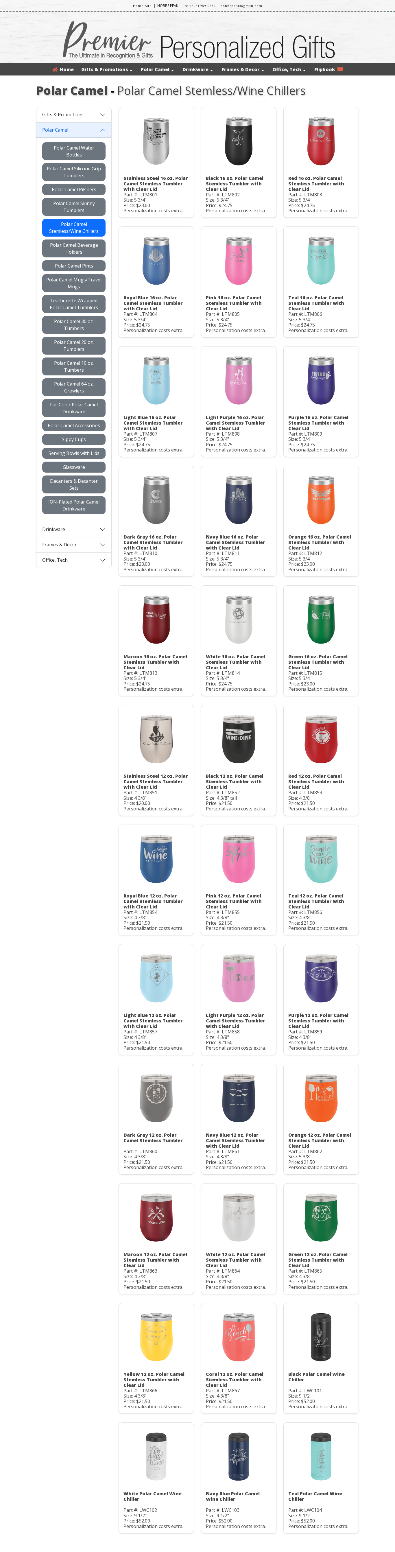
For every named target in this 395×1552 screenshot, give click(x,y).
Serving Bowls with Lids (74, 453)
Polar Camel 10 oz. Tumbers (74, 366)
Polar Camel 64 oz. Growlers (74, 387)
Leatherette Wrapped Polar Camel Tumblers (74, 304)
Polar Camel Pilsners (74, 189)
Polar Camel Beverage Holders (74, 248)
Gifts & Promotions (104, 69)
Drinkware (195, 69)
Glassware (74, 467)
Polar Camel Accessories (74, 425)
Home (66, 69)
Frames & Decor (241, 69)
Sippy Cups (74, 439)
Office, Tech (286, 69)
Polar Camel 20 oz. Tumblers (74, 345)
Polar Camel (155, 69)
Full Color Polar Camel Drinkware (74, 408)
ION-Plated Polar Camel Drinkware (73, 505)
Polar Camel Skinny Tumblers (74, 206)
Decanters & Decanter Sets (74, 484)
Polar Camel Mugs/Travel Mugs (73, 283)
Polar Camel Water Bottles (74, 151)
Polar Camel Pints (74, 266)
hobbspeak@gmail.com (241, 5)
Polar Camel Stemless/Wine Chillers (74, 227)
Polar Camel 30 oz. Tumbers (74, 324)
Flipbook (325, 69)
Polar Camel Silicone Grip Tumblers (74, 172)
